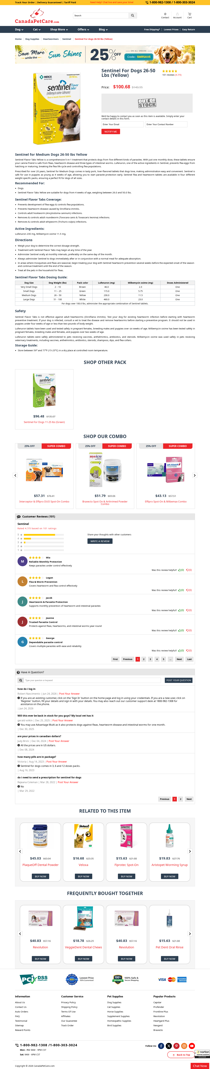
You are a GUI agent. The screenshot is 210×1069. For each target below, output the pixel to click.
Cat (35, 29)
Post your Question (178, 680)
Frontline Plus (160, 1011)
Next (179, 659)
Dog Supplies (32, 39)
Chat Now (200, 1066)
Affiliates (65, 1016)
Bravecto (158, 1029)
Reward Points (22, 1029)
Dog (17, 29)
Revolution (159, 1016)
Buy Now (40, 876)
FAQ (17, 1016)
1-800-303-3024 (63, 1045)
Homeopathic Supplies (119, 1020)
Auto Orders (21, 1011)
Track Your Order (25, 2)
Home (18, 39)
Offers (82, 29)
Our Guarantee (69, 1020)
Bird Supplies (114, 1025)
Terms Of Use (68, 1011)
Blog (102, 29)
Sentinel (66, 39)
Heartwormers (51, 39)
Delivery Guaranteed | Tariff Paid (56, 2)
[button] (202, 1054)
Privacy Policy (68, 1002)
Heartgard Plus (161, 1020)
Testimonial (21, 1020)
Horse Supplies (115, 1011)
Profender (158, 1006)
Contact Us (20, 1006)
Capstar (157, 1002)
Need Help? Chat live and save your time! (111, 2)
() (182, 570)
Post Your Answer (69, 693)
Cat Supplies (113, 1006)
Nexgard (157, 1025)
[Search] (132, 15)
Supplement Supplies (118, 1016)
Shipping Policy (69, 1006)
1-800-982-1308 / (35, 1045)
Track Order (67, 1025)
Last (189, 659)
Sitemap (19, 1025)
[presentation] (15, 475)
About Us (20, 1002)
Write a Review (100, 541)
